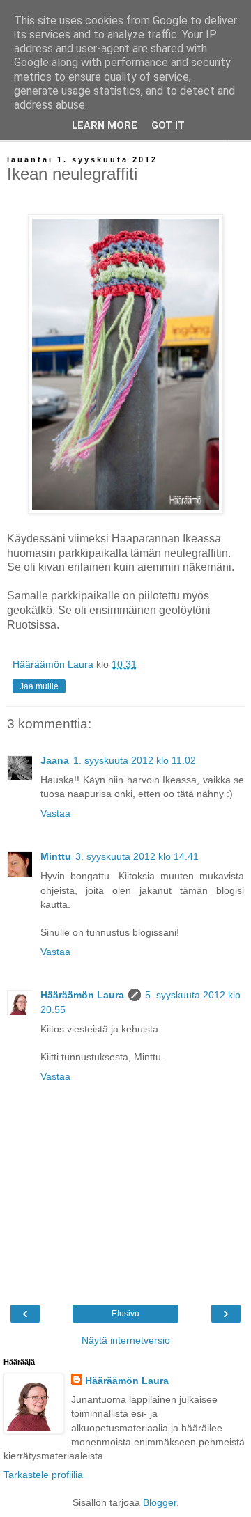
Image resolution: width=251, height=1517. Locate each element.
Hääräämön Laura (82, 994)
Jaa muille (39, 686)
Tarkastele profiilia (43, 1474)
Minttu (55, 856)
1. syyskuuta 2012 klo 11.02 (134, 760)
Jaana (54, 760)
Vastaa (55, 813)
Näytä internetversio (126, 1340)
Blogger (159, 1502)
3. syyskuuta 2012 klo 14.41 (137, 856)
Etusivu (125, 1314)
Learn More (104, 126)
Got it (168, 126)
